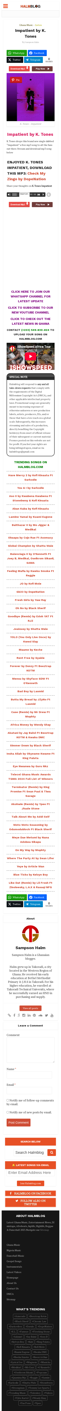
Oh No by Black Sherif (30, 608)
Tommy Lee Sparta (39, 1387)
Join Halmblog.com (30, 1183)
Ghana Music (26, 25)
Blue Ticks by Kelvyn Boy (30, 874)
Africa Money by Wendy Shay (31, 724)
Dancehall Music (15, 1255)
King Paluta (43, 1341)
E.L (14, 1331)
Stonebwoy (47, 1382)
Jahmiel (18, 1336)
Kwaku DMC (40, 1352)
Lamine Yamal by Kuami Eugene (30, 516)
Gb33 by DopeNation (30, 591)
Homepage (12, 1277)
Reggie (34, 1377)
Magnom (32, 1362)
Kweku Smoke (21, 1357)
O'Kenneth (44, 1367)
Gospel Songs (14, 1261)
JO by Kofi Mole (30, 583)
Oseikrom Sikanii (24, 1372)
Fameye (24, 1331)
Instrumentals (14, 1266)
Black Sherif (22, 1321)
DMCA (10, 1293)
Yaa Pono (26, 1403)
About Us (12, 1283)
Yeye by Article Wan (30, 866)
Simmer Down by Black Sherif (30, 745)
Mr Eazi (30, 1367)
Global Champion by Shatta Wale (30, 545)
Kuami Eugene (22, 1352)
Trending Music (17, 1392)
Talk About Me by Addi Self (31, 816)
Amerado (20, 1316)
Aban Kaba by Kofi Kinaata (30, 508)
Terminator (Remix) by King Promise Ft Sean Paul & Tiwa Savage (31, 791)
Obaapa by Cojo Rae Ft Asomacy (30, 537)
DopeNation (45, 1326)
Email (11, 1085)
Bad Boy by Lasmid (30, 691)
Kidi (31, 1341)
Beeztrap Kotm (38, 1316)
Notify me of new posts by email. (30, 1112)
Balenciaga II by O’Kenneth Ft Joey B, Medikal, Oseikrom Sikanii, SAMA (30, 558)
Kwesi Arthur (40, 1357)
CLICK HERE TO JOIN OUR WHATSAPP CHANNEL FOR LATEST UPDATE (30, 296)
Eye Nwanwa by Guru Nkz (30, 766)
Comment (13, 1035)
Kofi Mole (40, 1346)
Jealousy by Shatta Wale (30, 629)
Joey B (44, 1336)
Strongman (19, 1387)
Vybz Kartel (22, 1398)
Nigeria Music (14, 1250)
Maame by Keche (30, 649)
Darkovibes (16, 1326)
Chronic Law (39, 1321)
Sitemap (44, 1229)
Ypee (38, 1403)
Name (11, 1069)
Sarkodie (13, 1382)
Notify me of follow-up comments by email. (30, 1102)
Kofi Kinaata (23, 1346)
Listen (38, 25)
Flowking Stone (41, 1331)
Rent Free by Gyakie (31, 658)
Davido (30, 1326)
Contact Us (13, 1288)
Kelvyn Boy (18, 1341)
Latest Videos (14, 1272)
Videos (49, 1392)
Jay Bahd (31, 1336)
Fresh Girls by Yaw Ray (30, 600)
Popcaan (42, 1372)
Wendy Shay (39, 1398)
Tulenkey (35, 1392)
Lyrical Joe (17, 1362)
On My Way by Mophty (30, 850)
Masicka (46, 1362)
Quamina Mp (19, 1377)
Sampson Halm (32, 42)
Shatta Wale (29, 1382)
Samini (46, 1377)
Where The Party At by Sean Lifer (30, 858)
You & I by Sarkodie (30, 487)
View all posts (30, 1008)
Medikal (16, 1367)
